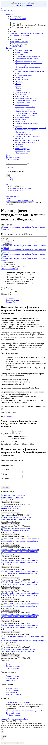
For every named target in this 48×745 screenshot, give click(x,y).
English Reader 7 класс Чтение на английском (19, 606)
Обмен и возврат (12, 159)
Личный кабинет (12, 688)
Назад (4, 736)
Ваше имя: (5, 470)
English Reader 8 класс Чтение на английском (19, 617)
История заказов (12, 690)
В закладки (7, 243)
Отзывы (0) (10, 302)
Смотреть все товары (9, 269)
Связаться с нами (12, 676)
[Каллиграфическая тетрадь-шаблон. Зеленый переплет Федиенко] (24, 229)
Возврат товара (12, 678)
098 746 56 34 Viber (18, 19)
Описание (10, 298)
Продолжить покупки (9, 743)
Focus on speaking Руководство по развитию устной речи (23, 640)
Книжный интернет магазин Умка (14, 719)
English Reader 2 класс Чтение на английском (19, 563)
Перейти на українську (23, 5)
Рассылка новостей (13, 695)
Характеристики (12, 300)
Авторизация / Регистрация (21, 188)
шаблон (9, 416)
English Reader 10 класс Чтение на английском (19, 541)
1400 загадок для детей (10, 508)
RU (11, 178)
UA (11, 180)
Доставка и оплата (13, 157)
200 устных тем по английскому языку (16, 519)
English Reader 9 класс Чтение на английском (19, 628)
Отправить (5, 487)
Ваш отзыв (5, 479)
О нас (8, 155)
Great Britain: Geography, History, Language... (18, 651)
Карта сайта (10, 680)
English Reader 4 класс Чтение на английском (19, 584)
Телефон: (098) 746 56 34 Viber (18, 702)
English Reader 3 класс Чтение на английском (19, 573)
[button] (10, 167)
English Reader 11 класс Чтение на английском (19, 552)
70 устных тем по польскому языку (15, 530)
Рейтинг (4, 474)
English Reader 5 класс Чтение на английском (19, 595)
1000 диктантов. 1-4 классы (12, 498)
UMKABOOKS (16, 46)
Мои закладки (11, 692)
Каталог (9, 48)
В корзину (5, 241)
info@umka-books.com (19, 42)
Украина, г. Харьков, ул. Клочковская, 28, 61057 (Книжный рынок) (26, 34)
